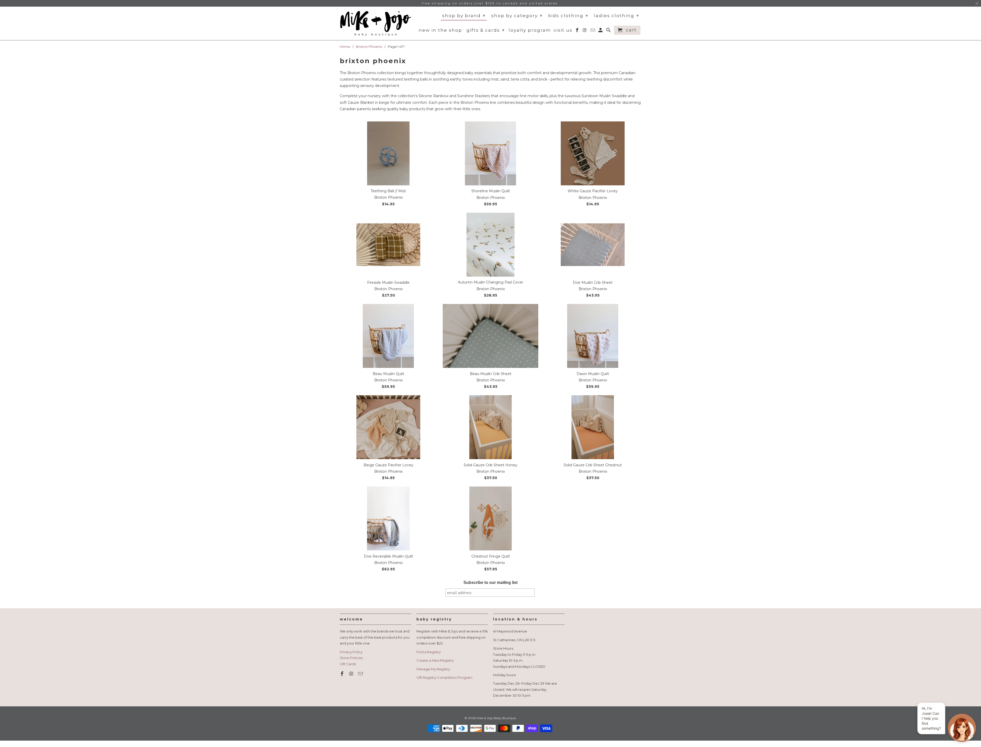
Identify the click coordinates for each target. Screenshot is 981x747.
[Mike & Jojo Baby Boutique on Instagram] (352, 674)
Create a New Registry (435, 660)
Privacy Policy (351, 652)
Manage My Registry (433, 669)
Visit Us (563, 30)
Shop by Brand (464, 15)
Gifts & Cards (485, 30)
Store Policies (351, 658)
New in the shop (440, 30)
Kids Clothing (568, 15)
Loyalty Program (530, 30)
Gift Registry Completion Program (444, 677)
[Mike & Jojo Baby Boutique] (375, 23)
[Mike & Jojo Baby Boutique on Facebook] (342, 674)
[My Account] (601, 31)
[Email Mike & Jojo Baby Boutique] (361, 674)
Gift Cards (348, 664)
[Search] (609, 31)
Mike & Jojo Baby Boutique (496, 718)
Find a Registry (428, 652)
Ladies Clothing (616, 15)
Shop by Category (517, 15)
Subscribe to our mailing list (490, 582)
